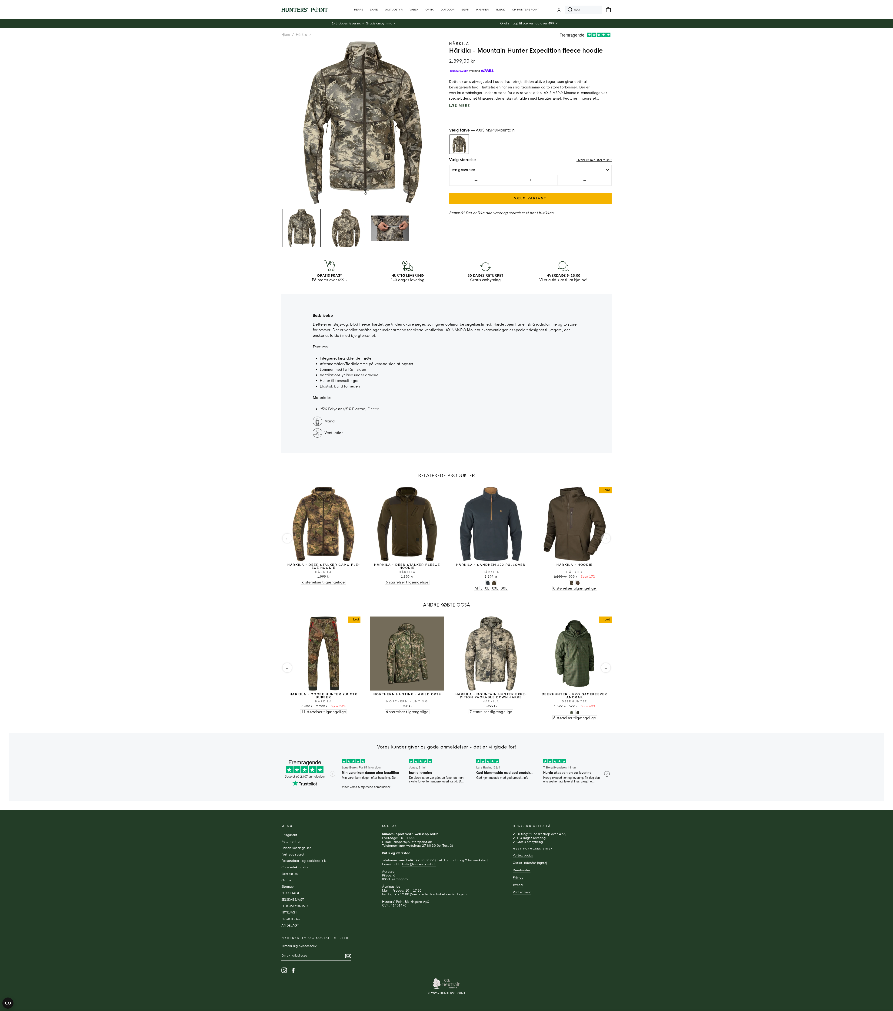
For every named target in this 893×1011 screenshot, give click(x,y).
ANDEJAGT (290, 925)
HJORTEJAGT (291, 919)
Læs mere (459, 106)
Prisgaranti (289, 835)
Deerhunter (521, 870)
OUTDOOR (447, 9)
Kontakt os (289, 874)
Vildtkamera (522, 892)
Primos (518, 878)
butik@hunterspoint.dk (419, 864)
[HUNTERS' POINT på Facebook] (293, 970)
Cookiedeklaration (295, 867)
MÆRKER (482, 9)
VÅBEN (414, 9)
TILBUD (500, 9)
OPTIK (430, 9)
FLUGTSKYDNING (294, 906)
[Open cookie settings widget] (7, 1003)
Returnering (290, 841)
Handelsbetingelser (296, 848)
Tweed (518, 885)
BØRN (465, 9)
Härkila (301, 35)
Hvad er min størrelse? (594, 160)
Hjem (285, 35)
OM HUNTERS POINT (525, 9)
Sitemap (287, 887)
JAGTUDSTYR (394, 9)
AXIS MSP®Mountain (459, 144)
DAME (374, 9)
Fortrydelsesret (293, 854)
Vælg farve (482, 130)
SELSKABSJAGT (292, 900)
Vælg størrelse (462, 160)
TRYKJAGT (289, 912)
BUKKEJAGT (290, 893)
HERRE (358, 9)
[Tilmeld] (348, 956)
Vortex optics (523, 855)
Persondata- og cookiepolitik (303, 861)
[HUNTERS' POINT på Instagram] (284, 970)
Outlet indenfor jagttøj (530, 863)
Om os (286, 880)
